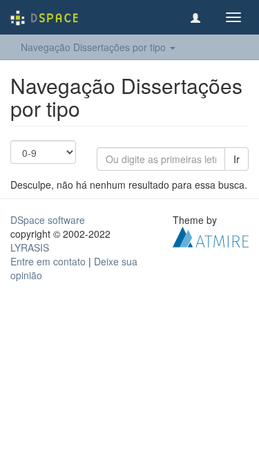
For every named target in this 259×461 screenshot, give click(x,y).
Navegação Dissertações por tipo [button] (95, 47)
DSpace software (47, 220)
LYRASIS (29, 247)
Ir (236, 159)
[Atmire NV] (211, 236)
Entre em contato (48, 261)
